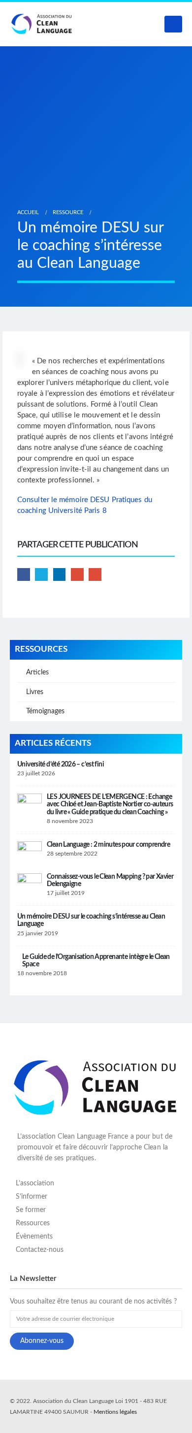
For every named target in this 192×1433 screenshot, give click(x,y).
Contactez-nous (40, 1249)
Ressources (33, 1223)
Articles (37, 672)
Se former (31, 1210)
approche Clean (136, 1147)
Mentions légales (115, 1412)
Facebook (23, 574)
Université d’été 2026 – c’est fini (60, 764)
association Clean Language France (75, 1136)
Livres (34, 692)
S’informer (31, 1196)
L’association (35, 1183)
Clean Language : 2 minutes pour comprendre (108, 844)
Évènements (34, 1236)
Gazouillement (41, 574)
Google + (77, 574)
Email (95, 574)
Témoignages (45, 711)
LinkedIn (59, 574)
